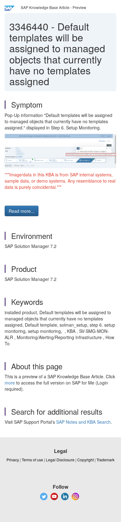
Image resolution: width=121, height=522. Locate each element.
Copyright (85, 459)
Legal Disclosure (60, 459)
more (10, 383)
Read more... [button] (21, 211)
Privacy (13, 459)
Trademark (105, 459)
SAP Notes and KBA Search (83, 422)
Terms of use (32, 459)
